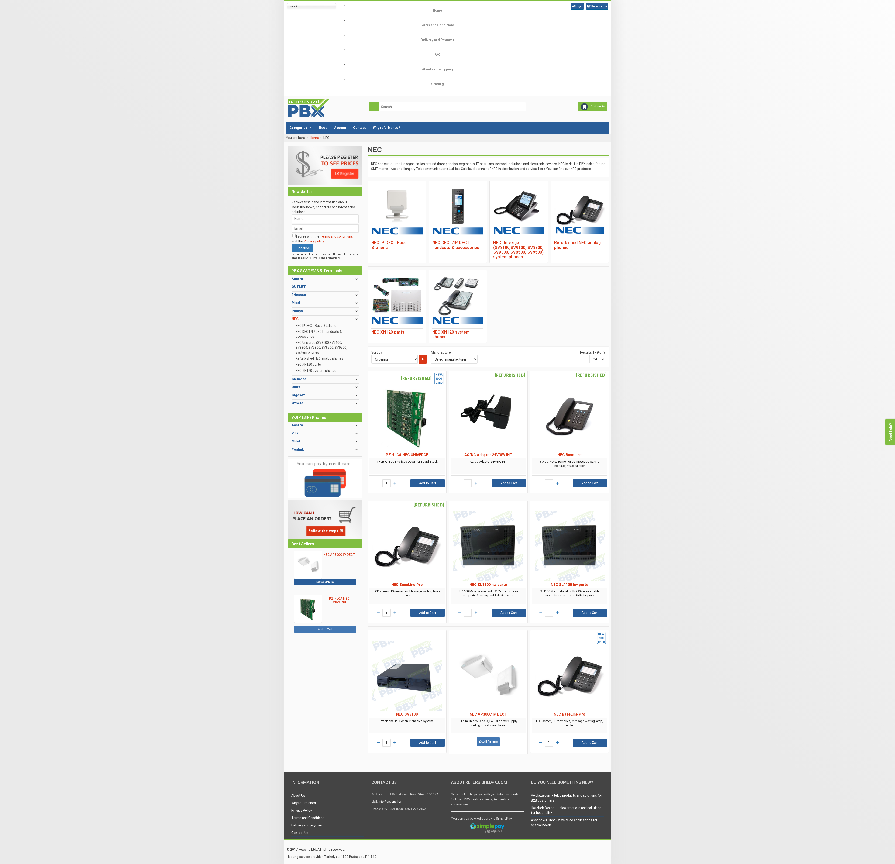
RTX (295, 433)
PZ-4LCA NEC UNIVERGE (407, 455)
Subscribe (302, 248)
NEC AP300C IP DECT (488, 714)
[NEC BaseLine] (569, 416)
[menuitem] (437, 10)
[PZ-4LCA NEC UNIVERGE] (407, 416)
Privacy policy (314, 241)
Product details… (325, 582)
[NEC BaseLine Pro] (407, 546)
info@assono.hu (390, 801)
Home (314, 138)
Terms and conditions (336, 236)
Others (297, 403)
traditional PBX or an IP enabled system (407, 721)
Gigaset (298, 395)
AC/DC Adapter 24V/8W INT (488, 455)
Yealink (298, 449)
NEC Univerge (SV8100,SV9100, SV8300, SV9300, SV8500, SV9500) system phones (322, 347)
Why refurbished (303, 803)
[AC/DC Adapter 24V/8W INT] (488, 416)
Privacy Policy (301, 810)
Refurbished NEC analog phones (319, 358)
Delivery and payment (307, 825)
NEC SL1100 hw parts (488, 584)
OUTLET (299, 287)
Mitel (296, 303)
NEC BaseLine (570, 455)
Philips (297, 311)
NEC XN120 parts (308, 364)
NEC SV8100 (407, 714)
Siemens (299, 379)
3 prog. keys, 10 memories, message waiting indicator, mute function (569, 464)
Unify (296, 387)
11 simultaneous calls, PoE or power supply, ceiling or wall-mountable (488, 723)
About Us (298, 795)
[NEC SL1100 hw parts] (488, 546)
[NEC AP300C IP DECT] (488, 676)
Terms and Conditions (307, 818)
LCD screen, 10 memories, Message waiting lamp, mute (407, 593)
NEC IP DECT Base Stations (316, 325)
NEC (295, 319)
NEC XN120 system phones (316, 370)
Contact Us (299, 833)
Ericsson (299, 295)
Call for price (490, 742)
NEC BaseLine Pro (407, 584)
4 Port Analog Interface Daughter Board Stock (407, 461)
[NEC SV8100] (407, 676)
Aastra (297, 279)
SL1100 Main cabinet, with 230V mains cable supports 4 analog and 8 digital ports (488, 593)
